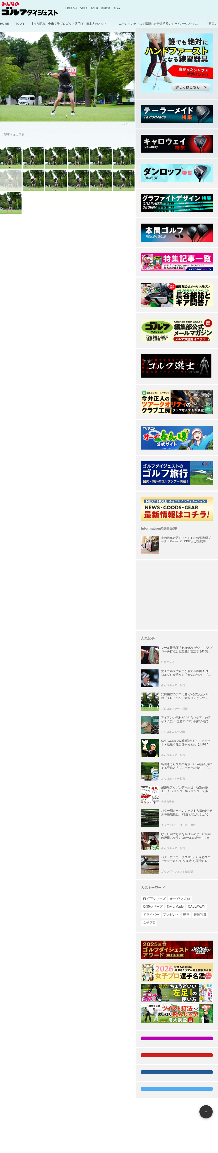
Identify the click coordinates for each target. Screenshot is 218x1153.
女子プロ (149, 922)
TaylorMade (175, 906)
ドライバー (151, 914)
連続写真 (200, 914)
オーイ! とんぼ (180, 898)
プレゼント (171, 914)
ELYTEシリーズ (154, 898)
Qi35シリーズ (153, 906)
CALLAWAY (196, 906)
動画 (186, 914)
